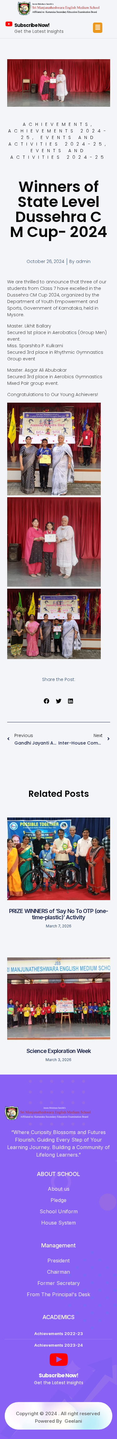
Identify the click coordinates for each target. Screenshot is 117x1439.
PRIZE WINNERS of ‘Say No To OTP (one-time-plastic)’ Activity (58, 914)
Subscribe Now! (31, 25)
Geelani (73, 1421)
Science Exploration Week (59, 1051)
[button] (46, 700)
